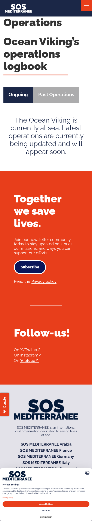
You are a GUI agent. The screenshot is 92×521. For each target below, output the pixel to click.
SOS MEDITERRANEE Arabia (46, 444)
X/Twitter (28, 349)
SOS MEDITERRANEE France (46, 450)
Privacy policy (43, 281)
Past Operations (56, 94)
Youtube (27, 360)
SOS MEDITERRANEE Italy (46, 462)
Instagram (29, 355)
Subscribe (30, 267)
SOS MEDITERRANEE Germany (46, 456)
